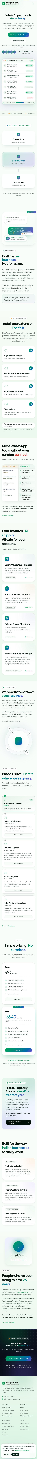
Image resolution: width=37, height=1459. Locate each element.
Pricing (22, 1407)
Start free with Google (17, 35)
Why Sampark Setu (8, 1426)
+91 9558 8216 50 (9, 1396)
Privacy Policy (24, 1423)
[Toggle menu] (33, 3)
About (4, 1432)
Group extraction (7, 1413)
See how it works (18, 40)
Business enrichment (8, 1410)
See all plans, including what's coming (18, 1060)
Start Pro (17, 1050)
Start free (17, 999)
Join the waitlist (18, 835)
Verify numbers (6, 1407)
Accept (15, 1454)
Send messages (7, 1416)
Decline (6, 1454)
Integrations (24, 1410)
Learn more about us (8, 1322)
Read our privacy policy (22, 1450)
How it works (6, 1423)
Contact (4, 1435)
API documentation (26, 1416)
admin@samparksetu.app (12, 1399)
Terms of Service (25, 1426)
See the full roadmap (8, 926)
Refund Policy (24, 1429)
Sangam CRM (23, 1292)
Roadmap (5, 1429)
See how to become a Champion (14, 1122)
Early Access (24, 1413)
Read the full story (7, 515)
